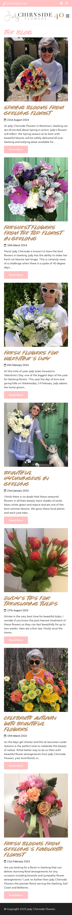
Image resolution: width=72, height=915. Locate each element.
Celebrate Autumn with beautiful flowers (30, 723)
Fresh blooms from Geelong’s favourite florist (33, 849)
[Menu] (67, 16)
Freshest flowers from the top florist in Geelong (33, 233)
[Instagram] (66, 3)
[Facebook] (61, 3)
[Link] (33, 16)
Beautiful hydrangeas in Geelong (26, 478)
